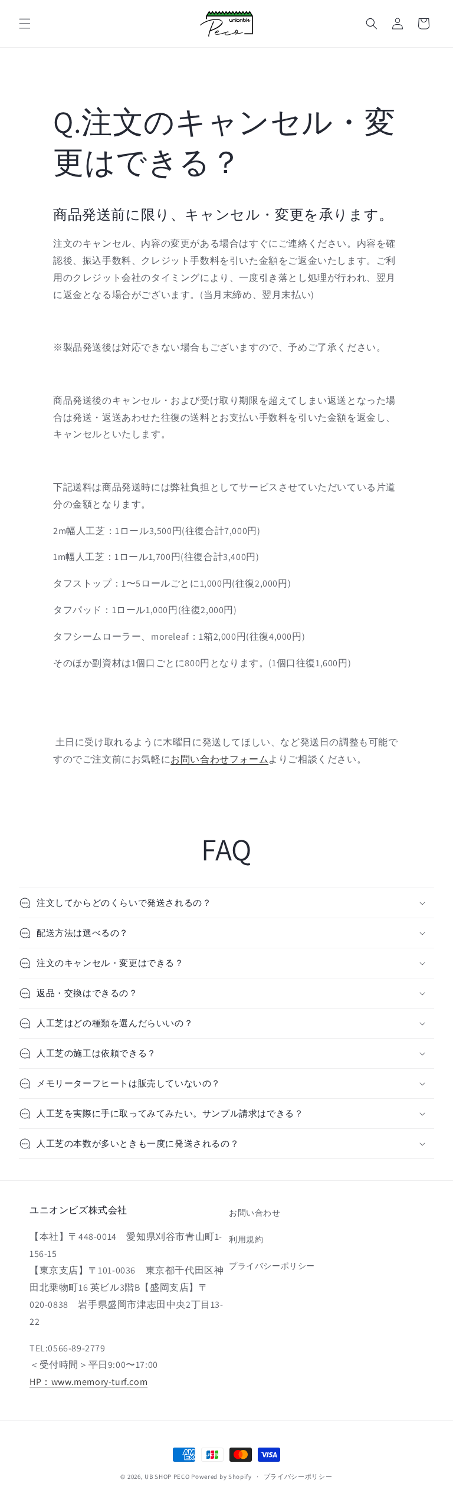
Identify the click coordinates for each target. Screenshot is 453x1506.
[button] (25, 24)
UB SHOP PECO (167, 1476)
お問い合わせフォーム (219, 759)
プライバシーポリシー (272, 1266)
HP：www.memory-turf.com (88, 1382)
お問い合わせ (255, 1212)
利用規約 (246, 1239)
